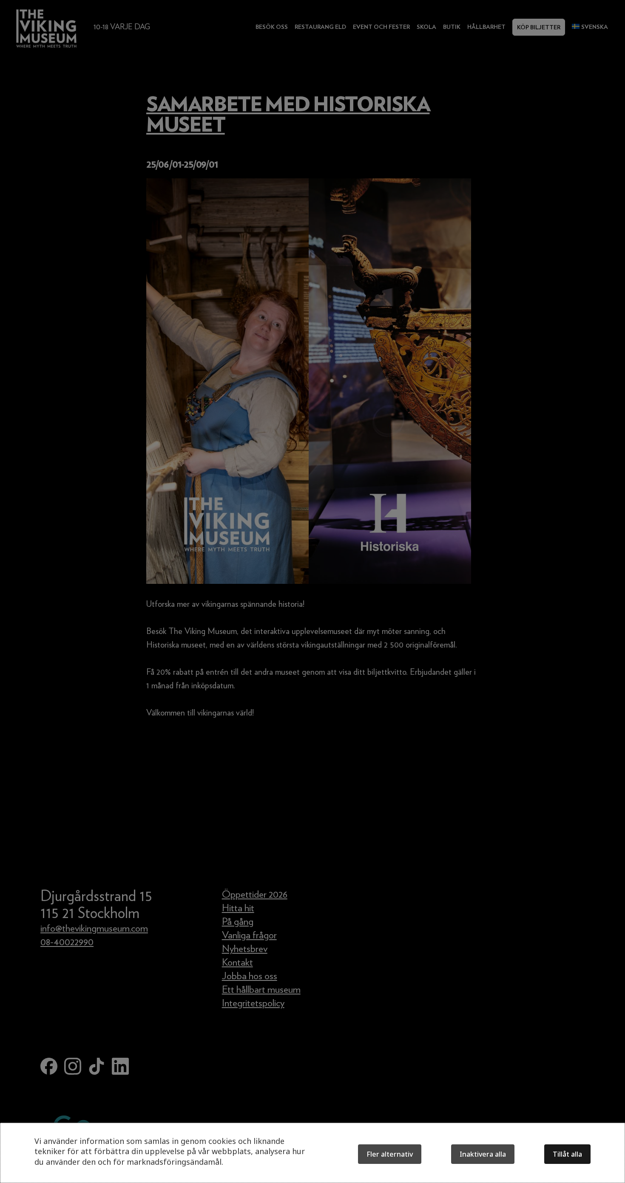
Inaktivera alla (483, 1154)
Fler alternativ (389, 1154)
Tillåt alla (567, 1154)
